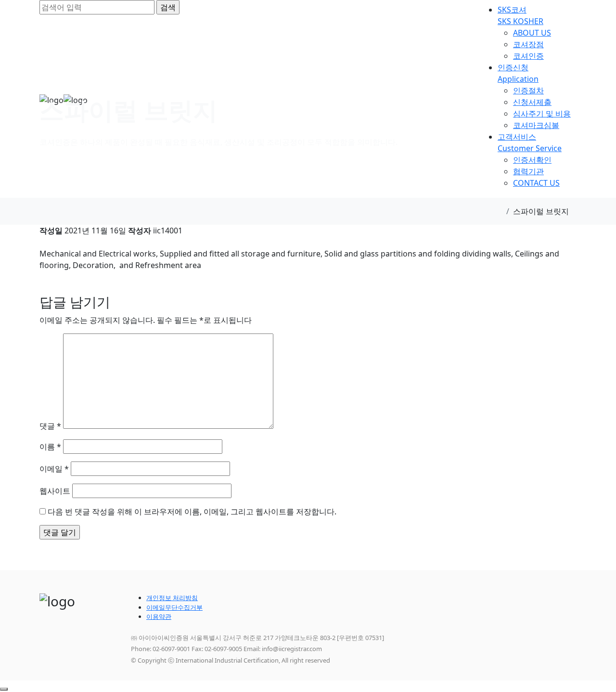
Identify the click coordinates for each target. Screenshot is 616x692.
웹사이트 (54, 491)
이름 (50, 446)
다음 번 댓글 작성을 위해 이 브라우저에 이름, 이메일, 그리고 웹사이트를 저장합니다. (192, 511)
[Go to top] (4, 689)
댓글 (50, 426)
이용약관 (158, 616)
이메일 (54, 468)
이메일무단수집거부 (174, 607)
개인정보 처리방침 (172, 597)
